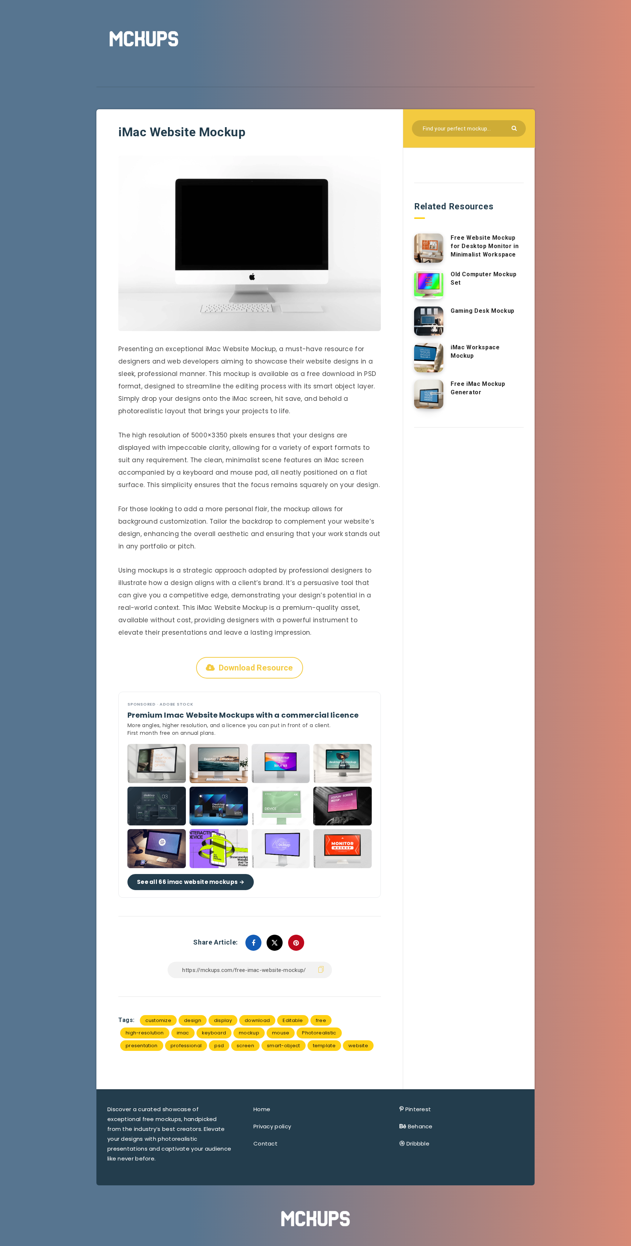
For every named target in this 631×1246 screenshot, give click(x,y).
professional (186, 1045)
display (223, 1020)
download (257, 1020)
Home (261, 1109)
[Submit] (515, 128)
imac (183, 1032)
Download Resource (256, 667)
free (321, 1020)
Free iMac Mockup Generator (478, 388)
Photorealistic (319, 1032)
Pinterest (418, 1109)
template (324, 1045)
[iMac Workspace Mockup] (428, 357)
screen (245, 1045)
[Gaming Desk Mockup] (428, 321)
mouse (281, 1032)
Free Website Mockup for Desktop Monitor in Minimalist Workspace (485, 246)
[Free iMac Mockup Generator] (428, 394)
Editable (293, 1020)
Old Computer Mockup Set (483, 278)
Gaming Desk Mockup (483, 310)
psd (219, 1045)
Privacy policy (272, 1126)
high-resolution (145, 1032)
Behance (420, 1126)
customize (158, 1020)
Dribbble (417, 1143)
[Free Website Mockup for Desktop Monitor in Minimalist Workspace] (428, 248)
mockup (249, 1032)
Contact (265, 1143)
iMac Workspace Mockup (475, 351)
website (358, 1045)
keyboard (214, 1032)
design (192, 1020)
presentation (142, 1045)
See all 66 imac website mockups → (190, 882)
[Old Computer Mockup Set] (428, 284)
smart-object (283, 1045)
